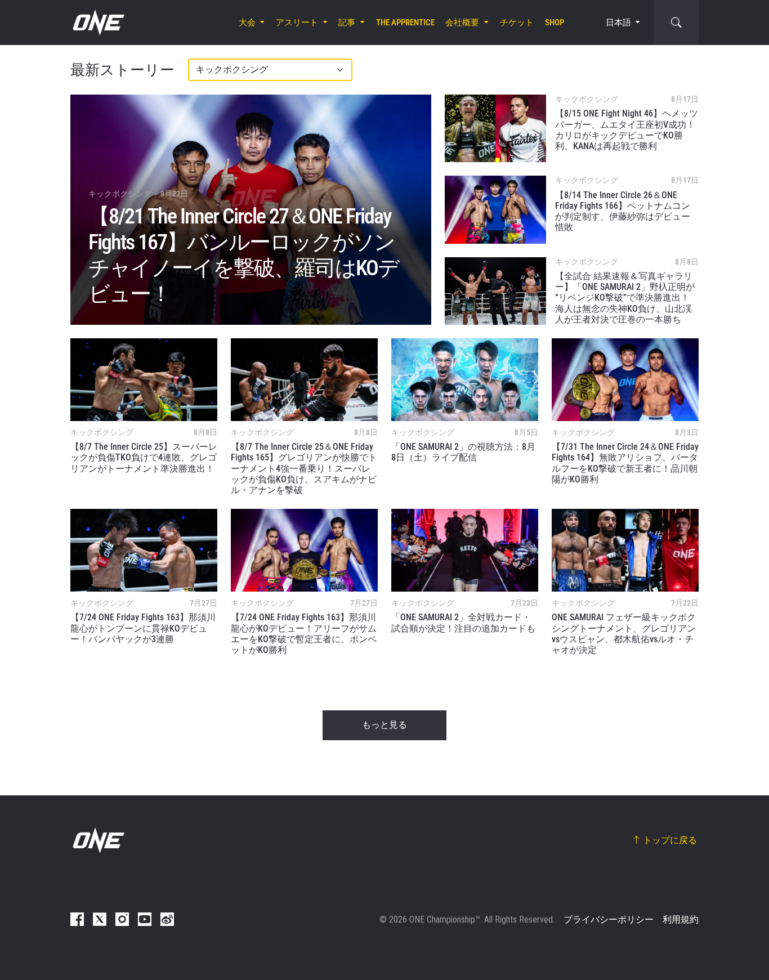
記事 (346, 22)
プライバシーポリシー (609, 919)
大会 (247, 22)
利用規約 (681, 919)
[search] (676, 22)
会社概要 (462, 22)
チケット (517, 22)
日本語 (618, 22)
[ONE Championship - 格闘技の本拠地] (97, 22)
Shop (554, 22)
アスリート (297, 22)
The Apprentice (405, 22)
